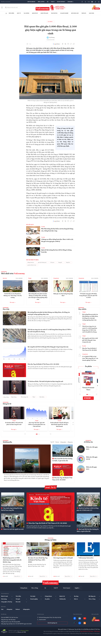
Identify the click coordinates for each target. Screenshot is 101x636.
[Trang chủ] (6, 13)
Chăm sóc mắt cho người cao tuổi (13, 529)
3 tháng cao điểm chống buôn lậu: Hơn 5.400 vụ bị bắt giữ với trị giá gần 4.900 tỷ (57, 240)
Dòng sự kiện (50, 540)
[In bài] (27, 44)
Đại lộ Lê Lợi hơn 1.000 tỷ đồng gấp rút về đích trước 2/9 (87, 509)
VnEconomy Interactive (86, 558)
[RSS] (84, 623)
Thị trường (54, 13)
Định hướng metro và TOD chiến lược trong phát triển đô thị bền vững (12, 560)
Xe (47, 1)
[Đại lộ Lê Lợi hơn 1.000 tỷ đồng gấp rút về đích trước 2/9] (88, 499)
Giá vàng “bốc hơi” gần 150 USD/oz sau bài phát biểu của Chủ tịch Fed (36, 424)
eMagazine (70, 442)
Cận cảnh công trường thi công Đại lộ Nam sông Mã (11, 509)
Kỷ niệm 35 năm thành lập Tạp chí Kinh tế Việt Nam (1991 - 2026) (38, 560)
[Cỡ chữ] (30, 44)
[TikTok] (95, 2)
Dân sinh (91, 13)
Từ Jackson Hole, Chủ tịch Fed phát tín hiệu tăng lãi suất (45, 381)
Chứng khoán (31, 1)
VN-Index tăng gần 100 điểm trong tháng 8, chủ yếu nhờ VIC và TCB (88, 295)
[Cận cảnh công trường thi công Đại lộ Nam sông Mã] (12, 499)
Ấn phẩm (84, 346)
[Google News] (99, 2)
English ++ (71, 1)
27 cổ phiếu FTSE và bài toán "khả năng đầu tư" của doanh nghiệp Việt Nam (90, 358)
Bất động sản (75, 13)
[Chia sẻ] (74, 44)
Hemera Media (25, 630)
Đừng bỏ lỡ (7, 404)
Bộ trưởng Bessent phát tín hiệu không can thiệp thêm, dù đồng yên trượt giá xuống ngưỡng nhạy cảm (49, 313)
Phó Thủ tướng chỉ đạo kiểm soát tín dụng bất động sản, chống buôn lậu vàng (57, 230)
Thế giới (83, 13)
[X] (85, 2)
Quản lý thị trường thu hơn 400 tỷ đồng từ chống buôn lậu (56, 251)
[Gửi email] (68, 44)
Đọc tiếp (6, 309)
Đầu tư (19, 13)
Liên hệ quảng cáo (52, 623)
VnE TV (53, 1)
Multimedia (7, 442)
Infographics (63, 442)
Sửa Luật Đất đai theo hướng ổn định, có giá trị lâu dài (62, 459)
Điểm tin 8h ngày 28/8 (91, 468)
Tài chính (26, 13)
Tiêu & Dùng (41, 1)
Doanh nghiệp (64, 13)
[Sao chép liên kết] (71, 44)
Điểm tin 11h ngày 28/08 (91, 458)
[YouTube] (92, 2)
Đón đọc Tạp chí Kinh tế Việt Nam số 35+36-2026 (43, 364)
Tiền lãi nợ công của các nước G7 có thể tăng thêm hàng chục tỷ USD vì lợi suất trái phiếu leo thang (49, 330)
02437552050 (42, 619)
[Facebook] (82, 2)
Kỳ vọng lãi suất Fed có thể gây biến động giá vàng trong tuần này (48, 347)
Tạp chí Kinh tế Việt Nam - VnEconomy (90, 631)
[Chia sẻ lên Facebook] (63, 44)
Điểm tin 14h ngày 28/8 (92, 448)
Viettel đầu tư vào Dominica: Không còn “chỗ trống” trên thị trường (13, 295)
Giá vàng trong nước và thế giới (63, 558)
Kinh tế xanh (44, 13)
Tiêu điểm (11, 13)
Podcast (57, 442)
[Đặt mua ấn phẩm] (96, 7)
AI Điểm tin (88, 442)
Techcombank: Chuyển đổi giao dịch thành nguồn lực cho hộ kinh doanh (59, 424)
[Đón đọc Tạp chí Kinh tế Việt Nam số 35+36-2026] (50, 506)
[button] (50, 434)
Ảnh (2, 609)
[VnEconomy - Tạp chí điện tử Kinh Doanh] (50, 582)
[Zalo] (89, 2)
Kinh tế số (35, 13)
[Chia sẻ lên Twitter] (65, 44)
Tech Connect (61, 1)
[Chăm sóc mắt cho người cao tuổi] (12, 520)
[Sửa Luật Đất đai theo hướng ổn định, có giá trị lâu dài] (88, 520)
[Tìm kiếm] (5, 7)
